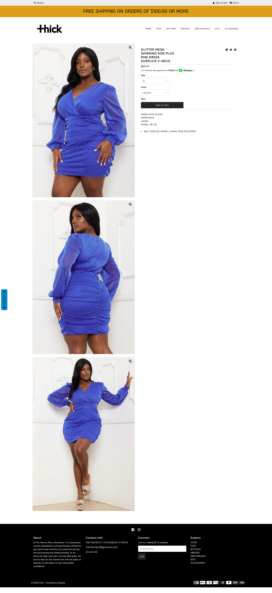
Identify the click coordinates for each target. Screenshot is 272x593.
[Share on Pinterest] (235, 49)
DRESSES (185, 28)
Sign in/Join (221, 2)
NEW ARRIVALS (202, 28)
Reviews (4, 299)
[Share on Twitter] (231, 49)
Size (143, 75)
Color (143, 87)
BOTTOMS (171, 28)
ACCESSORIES (232, 28)
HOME (148, 28)
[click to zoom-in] (130, 48)
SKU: (143, 99)
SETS (217, 28)
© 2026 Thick (37, 583)
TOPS (158, 28)
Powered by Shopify (55, 583)
